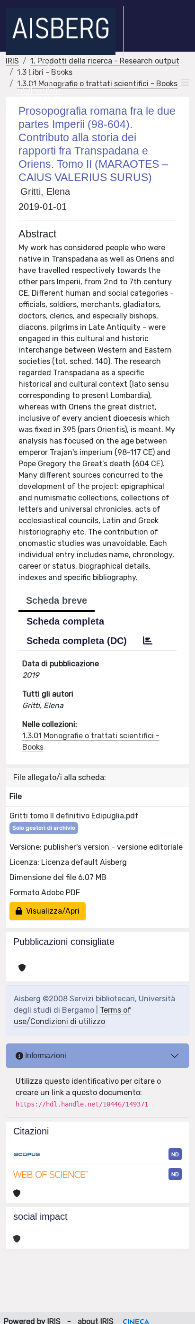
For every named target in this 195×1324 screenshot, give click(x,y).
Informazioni (44, 1056)
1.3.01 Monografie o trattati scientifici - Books (97, 83)
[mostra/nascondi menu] (185, 82)
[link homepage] (65, 31)
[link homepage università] (39, 82)
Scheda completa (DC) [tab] (77, 640)
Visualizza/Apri (51, 911)
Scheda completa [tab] (65, 621)
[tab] (147, 641)
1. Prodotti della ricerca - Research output (104, 60)
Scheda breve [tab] (56, 600)
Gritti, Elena (45, 191)
